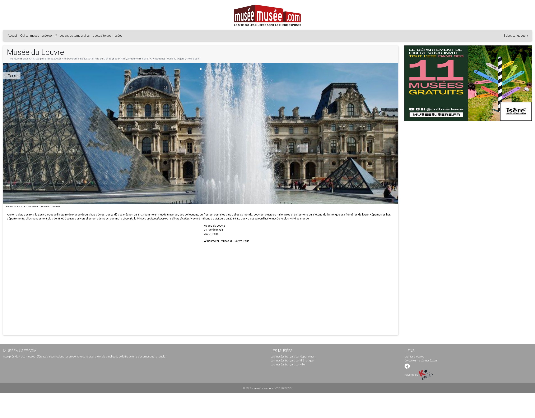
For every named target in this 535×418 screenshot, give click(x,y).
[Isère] (468, 83)
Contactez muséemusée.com (421, 360)
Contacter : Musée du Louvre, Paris (228, 241)
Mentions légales (414, 356)
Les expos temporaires (75, 35)
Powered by (411, 375)
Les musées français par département (293, 356)
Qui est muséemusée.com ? (38, 35)
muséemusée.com (262, 388)
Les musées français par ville (288, 364)
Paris (12, 75)
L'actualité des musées (107, 35)
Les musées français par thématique (292, 360)
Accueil (12, 35)
